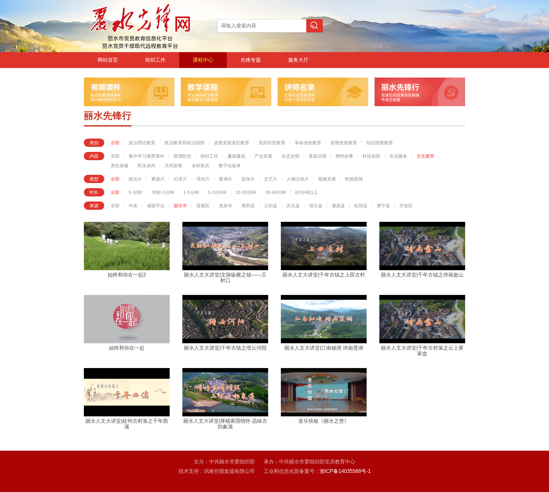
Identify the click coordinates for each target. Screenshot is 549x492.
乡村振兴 (200, 165)
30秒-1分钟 (163, 192)
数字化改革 (230, 165)
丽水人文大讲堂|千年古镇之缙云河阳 (225, 348)
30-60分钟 (275, 192)
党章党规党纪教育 (231, 142)
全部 (115, 142)
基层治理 (317, 156)
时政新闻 (354, 179)
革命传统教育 (308, 142)
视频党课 (327, 179)
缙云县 (315, 205)
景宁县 (383, 205)
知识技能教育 (379, 142)
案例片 (225, 179)
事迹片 (158, 179)
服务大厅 (298, 60)
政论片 (135, 179)
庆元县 (293, 205)
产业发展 (263, 156)
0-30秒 (135, 192)
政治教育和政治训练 (185, 142)
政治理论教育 (142, 142)
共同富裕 (173, 165)
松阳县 (361, 205)
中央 (133, 205)
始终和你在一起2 (127, 274)
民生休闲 (146, 165)
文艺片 (270, 179)
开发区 (406, 205)
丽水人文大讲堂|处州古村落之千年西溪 (126, 423)
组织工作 (155, 60)
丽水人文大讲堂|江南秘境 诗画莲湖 (323, 348)
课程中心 (203, 60)
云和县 (270, 205)
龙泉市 (225, 205)
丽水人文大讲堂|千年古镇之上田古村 (323, 274)
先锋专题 (251, 60)
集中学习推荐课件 (146, 156)
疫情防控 (182, 156)
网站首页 (108, 60)
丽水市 (180, 205)
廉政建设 (236, 156)
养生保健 (119, 165)
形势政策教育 (343, 142)
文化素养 (425, 156)
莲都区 (203, 205)
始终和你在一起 (127, 348)
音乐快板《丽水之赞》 (323, 421)
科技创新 (371, 156)
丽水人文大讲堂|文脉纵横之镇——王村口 (225, 277)
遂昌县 (338, 205)
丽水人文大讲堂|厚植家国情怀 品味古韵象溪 (225, 423)
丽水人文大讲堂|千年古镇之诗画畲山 (422, 274)
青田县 (248, 205)
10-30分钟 (245, 192)
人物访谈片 (298, 179)
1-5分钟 (191, 192)
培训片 (203, 179)
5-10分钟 (217, 192)
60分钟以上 (306, 192)
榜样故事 (344, 156)
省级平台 (156, 205)
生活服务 (398, 156)
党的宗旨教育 (272, 142)
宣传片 (248, 179)
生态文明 (290, 156)
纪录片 (180, 179)
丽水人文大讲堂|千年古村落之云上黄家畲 (422, 350)
